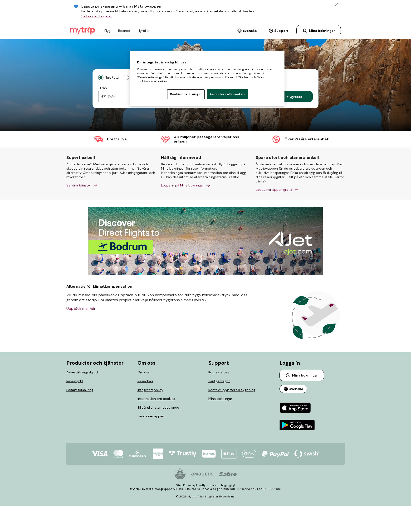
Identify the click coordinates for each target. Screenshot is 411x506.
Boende (124, 31)
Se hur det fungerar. (96, 16)
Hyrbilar (144, 31)
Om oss (143, 372)
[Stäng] (336, 5)
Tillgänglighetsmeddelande (158, 407)
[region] (207, 79)
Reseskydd (74, 381)
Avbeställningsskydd (82, 372)
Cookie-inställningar (186, 94)
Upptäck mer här (81, 308)
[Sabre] (228, 474)
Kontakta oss (218, 372)
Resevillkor (145, 381)
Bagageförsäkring (79, 390)
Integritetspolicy (150, 390)
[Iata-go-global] (180, 473)
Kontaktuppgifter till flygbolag (231, 390)
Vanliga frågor (219, 381)
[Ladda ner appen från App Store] (297, 408)
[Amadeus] (202, 474)
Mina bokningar (220, 398)
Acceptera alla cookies (228, 94)
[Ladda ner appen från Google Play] (297, 425)
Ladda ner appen (150, 416)
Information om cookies (156, 398)
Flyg (107, 31)
